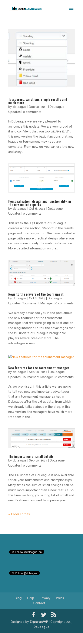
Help (30, 598)
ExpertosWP (39, 621)
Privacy (45, 598)
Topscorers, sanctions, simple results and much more (37, 101)
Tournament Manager (37, 303)
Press (60, 598)
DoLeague (41, 627)
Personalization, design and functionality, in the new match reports (39, 203)
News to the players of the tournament (36, 294)
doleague (20, 106)
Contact (39, 603)
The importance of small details (30, 456)
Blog (18, 598)
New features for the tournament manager (38, 367)
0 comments (32, 112)
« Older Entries (19, 514)
